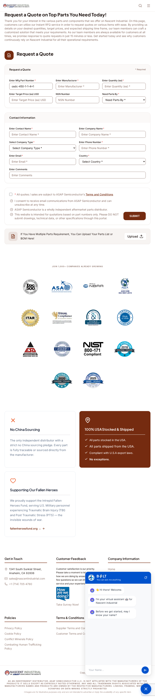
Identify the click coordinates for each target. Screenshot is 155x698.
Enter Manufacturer (67, 80)
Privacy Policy (13, 628)
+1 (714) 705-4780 (20, 584)
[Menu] (148, 5)
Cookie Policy (13, 633)
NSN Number (63, 94)
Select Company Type (21, 142)
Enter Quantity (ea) (113, 80)
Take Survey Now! (67, 604)
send (145, 670)
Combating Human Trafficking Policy (23, 646)
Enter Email (16, 155)
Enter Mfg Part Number (22, 80)
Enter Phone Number (91, 142)
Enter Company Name (91, 128)
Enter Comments (18, 169)
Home (111, 569)
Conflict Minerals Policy (19, 639)
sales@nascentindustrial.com (27, 578)
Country (84, 155)
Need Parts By (110, 94)
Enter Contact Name (21, 128)
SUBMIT (134, 216)
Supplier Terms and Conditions (75, 628)
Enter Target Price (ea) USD (24, 94)
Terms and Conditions (99, 194)
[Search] (140, 5)
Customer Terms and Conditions (76, 633)
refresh (146, 577)
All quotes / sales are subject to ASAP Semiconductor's (64, 194)
